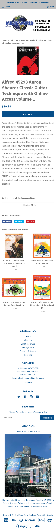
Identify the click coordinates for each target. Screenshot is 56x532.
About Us (28, 340)
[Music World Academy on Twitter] (18, 397)
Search (28, 336)
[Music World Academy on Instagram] (31, 397)
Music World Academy (27, 515)
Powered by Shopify (45, 515)
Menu (7, 7)
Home (4, 40)
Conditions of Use (28, 344)
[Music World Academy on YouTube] (37, 397)
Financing (28, 355)
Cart (52, 7)
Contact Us (28, 382)
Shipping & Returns (28, 351)
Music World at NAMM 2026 (28, 431)
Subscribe (47, 417)
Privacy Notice (28, 347)
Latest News (28, 425)
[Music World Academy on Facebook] (24, 397)
